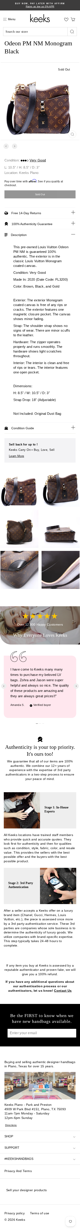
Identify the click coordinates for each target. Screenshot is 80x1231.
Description (19, 235)
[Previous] (6, 146)
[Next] (14, 146)
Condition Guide (22, 428)
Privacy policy (14, 1213)
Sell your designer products (26, 1190)
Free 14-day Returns (26, 213)
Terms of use (39, 1213)
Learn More (16, 456)
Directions (11, 1125)
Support (11, 1147)
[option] (40, 5)
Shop (8, 1136)
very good (38, 160)
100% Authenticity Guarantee (32, 224)
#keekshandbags (18, 1158)
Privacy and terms (18, 1171)
